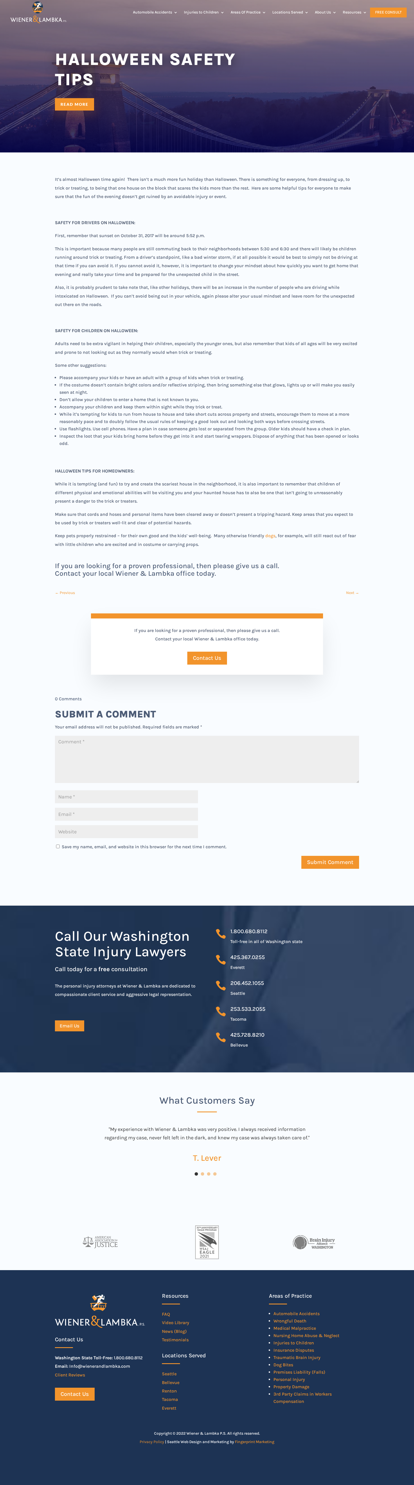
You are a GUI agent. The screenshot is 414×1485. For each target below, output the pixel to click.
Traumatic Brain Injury (296, 1357)
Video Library (175, 1322)
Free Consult (388, 12)
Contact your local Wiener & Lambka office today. (135, 573)
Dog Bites (283, 1364)
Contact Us (207, 658)
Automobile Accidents (152, 12)
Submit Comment (330, 862)
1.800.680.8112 (249, 931)
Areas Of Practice (246, 12)
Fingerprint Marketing (254, 1441)
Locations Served (287, 12)
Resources (352, 12)
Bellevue (170, 1382)
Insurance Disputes (293, 1350)
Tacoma (170, 1399)
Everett (169, 1408)
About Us (323, 12)
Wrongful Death (289, 1321)
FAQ (166, 1314)
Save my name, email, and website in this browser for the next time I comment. (144, 846)
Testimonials (175, 1339)
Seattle (169, 1373)
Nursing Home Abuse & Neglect (306, 1335)
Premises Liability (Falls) (299, 1372)
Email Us (69, 1026)
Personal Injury (289, 1379)
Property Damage (291, 1386)
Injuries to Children (201, 12)
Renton (169, 1391)
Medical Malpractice (294, 1328)
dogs (270, 535)
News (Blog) (174, 1331)
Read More (74, 104)
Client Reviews (70, 1375)
